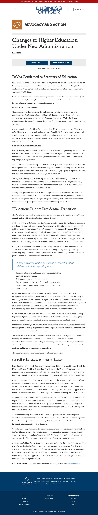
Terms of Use (49, 495)
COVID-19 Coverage (49, 1)
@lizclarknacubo (74, 464)
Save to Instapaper (61, 63)
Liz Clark (32, 464)
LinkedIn (73, 504)
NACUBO (24, 498)
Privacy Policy (49, 498)
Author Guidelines (24, 504)
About (24, 495)
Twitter (73, 501)
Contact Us (24, 501)
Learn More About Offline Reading (49, 69)
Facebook (73, 498)
